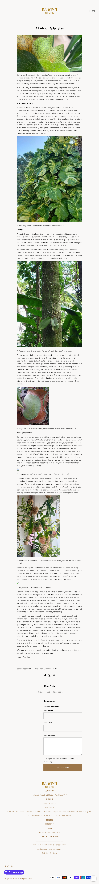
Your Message (49, 735)
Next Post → (57, 692)
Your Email (47, 723)
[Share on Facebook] (45, 676)
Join (49, 869)
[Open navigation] (15, 11)
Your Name (48, 710)
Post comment (62, 767)
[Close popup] (94, 777)
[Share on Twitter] (49, 676)
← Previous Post (43, 692)
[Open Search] (89, 11)
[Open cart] (93, 11)
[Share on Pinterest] (54, 676)
